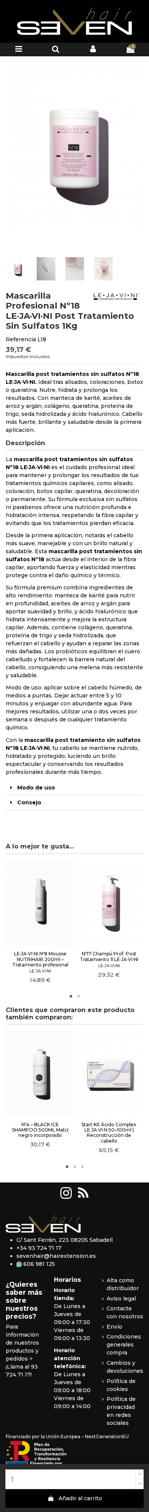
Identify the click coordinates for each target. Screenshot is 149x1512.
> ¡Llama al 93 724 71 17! (22, 1366)
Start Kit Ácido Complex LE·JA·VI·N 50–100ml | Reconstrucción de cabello (108, 1133)
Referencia (21, 339)
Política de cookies (121, 1385)
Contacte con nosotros (125, 1312)
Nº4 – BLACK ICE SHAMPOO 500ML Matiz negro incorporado (40, 1130)
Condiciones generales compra (124, 1344)
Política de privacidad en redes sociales (121, 1411)
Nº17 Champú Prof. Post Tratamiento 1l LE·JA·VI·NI (109, 956)
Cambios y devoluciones (125, 1366)
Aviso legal (121, 1298)
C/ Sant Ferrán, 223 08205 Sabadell (64, 1240)
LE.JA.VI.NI (40, 971)
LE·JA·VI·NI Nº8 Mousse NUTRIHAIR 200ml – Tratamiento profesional (40, 959)
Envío (114, 1326)
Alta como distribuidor (123, 1284)
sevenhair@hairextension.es (56, 1256)
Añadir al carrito (80, 1498)
